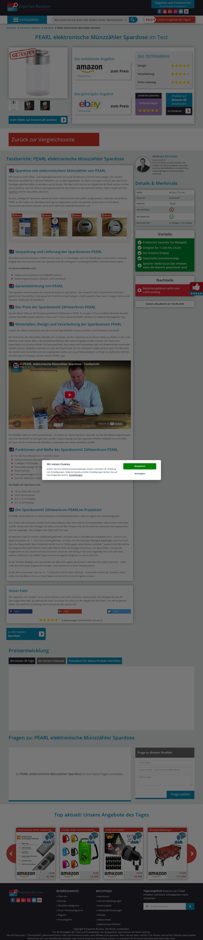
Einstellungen (75, 475)
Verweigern (139, 473)
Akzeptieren (139, 466)
